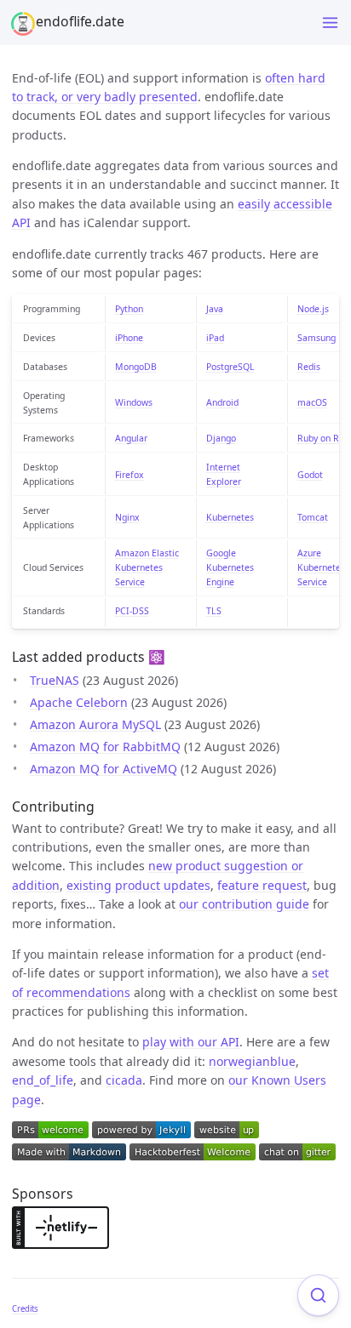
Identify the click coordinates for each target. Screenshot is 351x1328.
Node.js (313, 309)
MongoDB (136, 367)
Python (129, 309)
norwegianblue (252, 1061)
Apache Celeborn (79, 702)
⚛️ (156, 656)
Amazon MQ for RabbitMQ (105, 746)
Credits (25, 1308)
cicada (124, 1080)
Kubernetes (230, 517)
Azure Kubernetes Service (321, 567)
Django (221, 438)
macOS (312, 402)
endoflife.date (80, 21)
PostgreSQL (230, 367)
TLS (214, 611)
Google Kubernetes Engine (230, 567)
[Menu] (330, 22)
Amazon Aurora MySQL (95, 724)
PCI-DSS (132, 611)
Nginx (127, 517)
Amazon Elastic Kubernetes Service (147, 567)
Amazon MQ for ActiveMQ (103, 769)
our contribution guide (244, 904)
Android (222, 402)
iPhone (129, 338)
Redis (308, 367)
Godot (310, 475)
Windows (133, 402)
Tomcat (312, 517)
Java (214, 309)
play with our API (190, 1042)
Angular (131, 438)
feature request (262, 885)
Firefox (129, 475)
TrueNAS (54, 680)
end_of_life (42, 1080)
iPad (215, 338)
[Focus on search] (318, 1295)
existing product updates (138, 885)
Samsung (316, 338)
